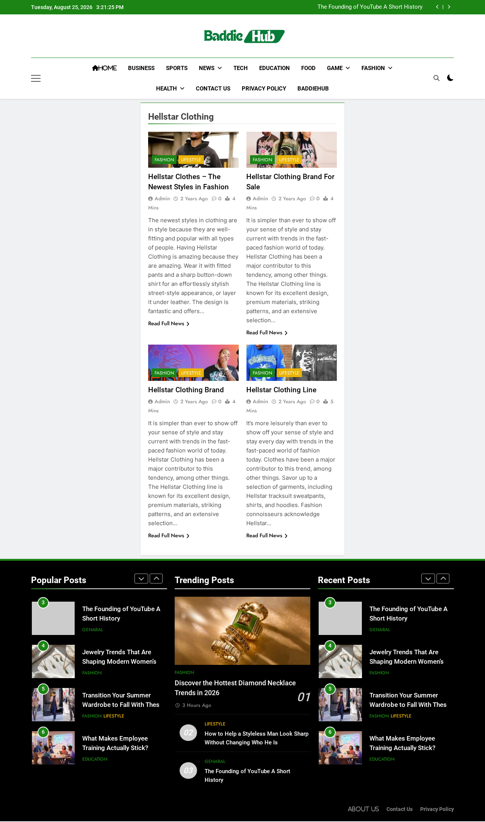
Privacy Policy (264, 88)
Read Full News (166, 323)
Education (274, 68)
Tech (240, 68)
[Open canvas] (36, 78)
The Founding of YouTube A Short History (370, 7)
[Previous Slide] (437, 7)
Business (141, 68)
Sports (177, 68)
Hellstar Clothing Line (281, 389)
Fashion (373, 68)
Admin (162, 198)
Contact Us (213, 88)
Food (308, 68)
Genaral (92, 629)
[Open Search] (436, 78)
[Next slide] (449, 7)
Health (166, 88)
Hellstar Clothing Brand (186, 389)
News (206, 68)
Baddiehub (313, 88)
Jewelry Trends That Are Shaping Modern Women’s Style (119, 662)
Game (335, 68)
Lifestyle (191, 159)
